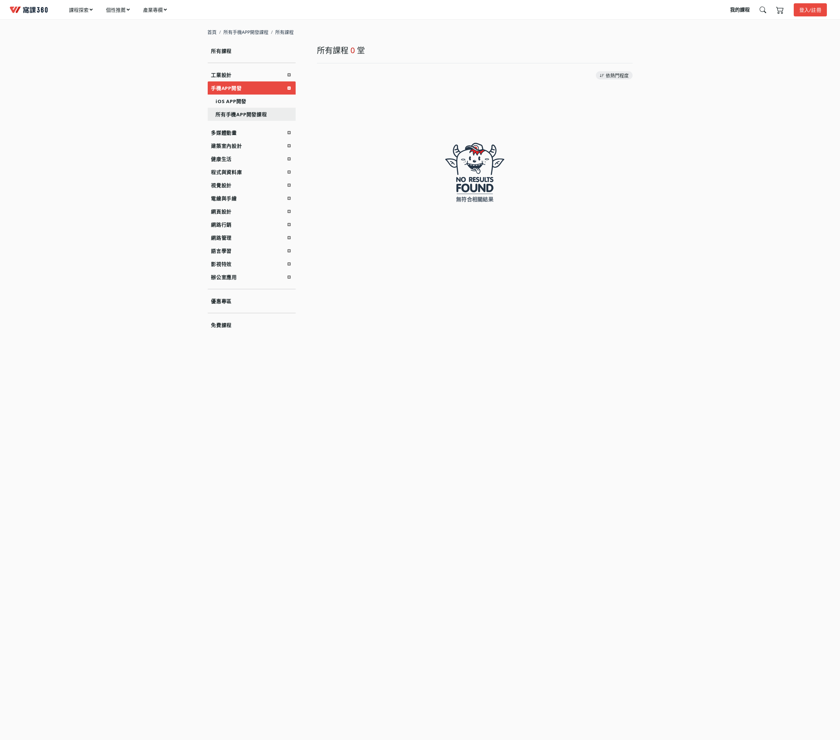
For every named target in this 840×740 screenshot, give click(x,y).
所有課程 (221, 51)
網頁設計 (221, 211)
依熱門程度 (617, 75)
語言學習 (221, 251)
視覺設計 (221, 185)
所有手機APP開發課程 (245, 32)
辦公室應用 (224, 277)
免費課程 (221, 325)
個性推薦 (116, 10)
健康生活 (221, 159)
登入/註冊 (810, 10)
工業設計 (221, 75)
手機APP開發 (226, 88)
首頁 (212, 32)
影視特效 (221, 264)
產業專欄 (153, 10)
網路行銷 (221, 224)
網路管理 (221, 237)
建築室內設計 (226, 145)
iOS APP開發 (231, 101)
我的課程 (740, 9)
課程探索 (79, 10)
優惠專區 (221, 301)
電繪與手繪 (224, 198)
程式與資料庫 (226, 172)
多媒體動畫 (224, 132)
